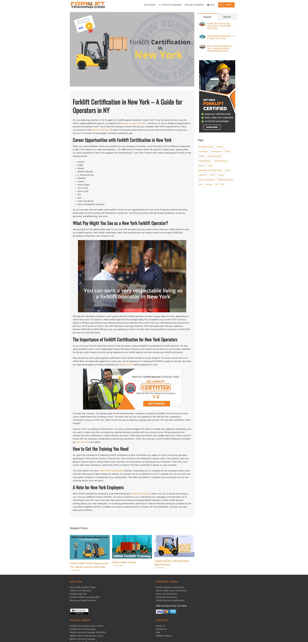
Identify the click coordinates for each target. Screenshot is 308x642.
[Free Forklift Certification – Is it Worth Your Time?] (202, 36)
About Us (160, 626)
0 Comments (118, 566)
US (216, 184)
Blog (158, 632)
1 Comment (76, 570)
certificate (203, 151)
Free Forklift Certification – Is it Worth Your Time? (221, 37)
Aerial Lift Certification (166, 594)
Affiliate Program (164, 636)
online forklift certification (111, 470)
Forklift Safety (205, 161)
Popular (207, 17)
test (200, 184)
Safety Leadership (207, 179)
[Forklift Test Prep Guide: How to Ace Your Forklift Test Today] (202, 24)
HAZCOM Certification (166, 597)
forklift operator (214, 156)
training (208, 184)
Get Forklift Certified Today (83, 587)
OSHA (212, 175)
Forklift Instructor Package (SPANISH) (88, 632)
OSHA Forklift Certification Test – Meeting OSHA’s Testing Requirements (219, 48)
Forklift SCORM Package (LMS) (85, 597)
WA (222, 184)
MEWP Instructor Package (82, 639)
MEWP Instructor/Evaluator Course (86, 636)
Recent (227, 17)
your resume (82, 442)
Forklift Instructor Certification (170, 600)
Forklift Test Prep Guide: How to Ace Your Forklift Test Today (219, 26)
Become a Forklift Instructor (83, 600)
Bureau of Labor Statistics (134, 123)
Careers (220, 147)
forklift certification (101, 130)
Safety (221, 175)
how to (202, 165)
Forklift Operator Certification (170, 587)
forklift (201, 156)
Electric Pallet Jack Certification (171, 590)
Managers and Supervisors (210, 170)
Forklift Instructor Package (82, 629)
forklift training (126, 364)
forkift (227, 151)
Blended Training (206, 147)
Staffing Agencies (225, 179)
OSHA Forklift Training (124, 562)
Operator (202, 175)
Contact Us (161, 629)
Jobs (210, 165)
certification (216, 151)
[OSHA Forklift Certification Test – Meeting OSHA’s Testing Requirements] (202, 46)
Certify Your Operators (81, 590)
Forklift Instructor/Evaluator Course (86, 626)
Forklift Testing (220, 161)
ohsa (227, 170)
